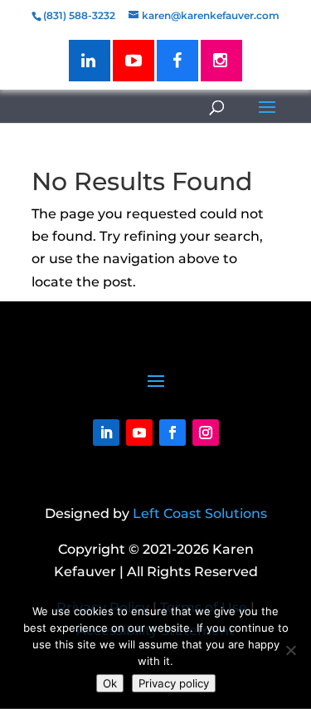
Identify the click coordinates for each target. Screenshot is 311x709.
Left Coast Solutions (200, 513)
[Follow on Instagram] (205, 432)
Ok (110, 683)
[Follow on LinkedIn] (106, 432)
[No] (290, 650)
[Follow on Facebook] (172, 432)
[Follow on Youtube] (139, 432)
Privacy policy (173, 683)
